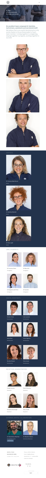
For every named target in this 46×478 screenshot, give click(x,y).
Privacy (15, 456)
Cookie (17, 456)
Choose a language (31, 470)
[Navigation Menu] (39, 2)
